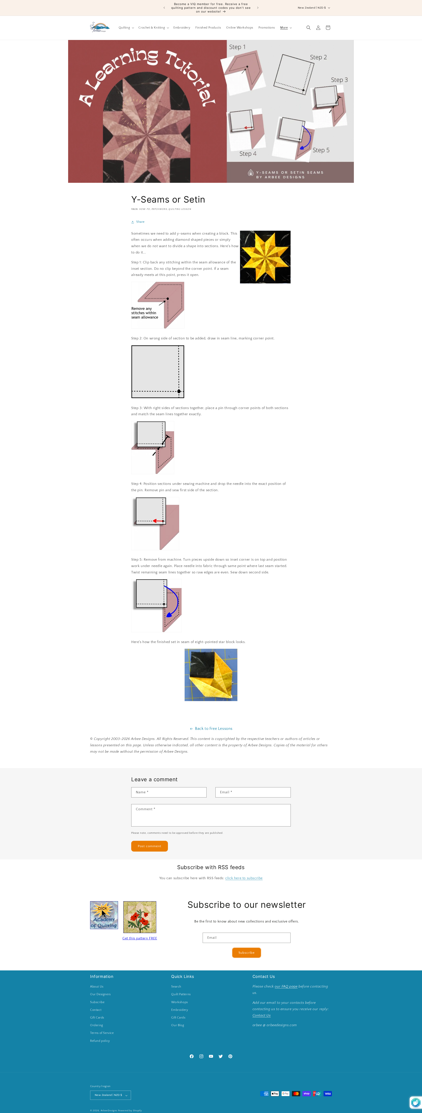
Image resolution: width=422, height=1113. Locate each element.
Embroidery (179, 1010)
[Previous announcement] (164, 8)
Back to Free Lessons (214, 729)
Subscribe (246, 953)
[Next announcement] (258, 8)
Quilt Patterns (181, 994)
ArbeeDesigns (109, 1110)
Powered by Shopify (130, 1110)
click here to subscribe (244, 878)
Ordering (96, 1025)
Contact (95, 1010)
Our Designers (100, 994)
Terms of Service (102, 1033)
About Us (97, 987)
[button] (126, 27)
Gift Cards (97, 1017)
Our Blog (177, 1025)
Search (176, 987)
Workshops (179, 1002)
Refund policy (100, 1041)
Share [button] (140, 222)
